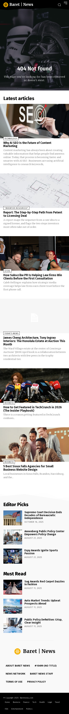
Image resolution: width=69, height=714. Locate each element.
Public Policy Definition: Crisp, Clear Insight (43, 621)
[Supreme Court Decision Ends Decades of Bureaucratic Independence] (12, 517)
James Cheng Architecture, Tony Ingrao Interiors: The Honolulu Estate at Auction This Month (34, 341)
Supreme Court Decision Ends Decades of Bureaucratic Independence (43, 515)
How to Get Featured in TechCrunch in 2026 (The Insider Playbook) (32, 408)
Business (9, 403)
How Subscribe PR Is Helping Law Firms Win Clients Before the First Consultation (32, 276)
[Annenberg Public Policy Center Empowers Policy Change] (12, 537)
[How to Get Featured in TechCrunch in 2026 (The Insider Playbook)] (34, 385)
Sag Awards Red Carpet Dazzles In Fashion (44, 583)
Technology (11, 138)
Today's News (11, 333)
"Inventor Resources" (16, 208)
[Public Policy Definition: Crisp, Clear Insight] (12, 625)
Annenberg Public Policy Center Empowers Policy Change (44, 533)
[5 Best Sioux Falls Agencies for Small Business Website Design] (34, 444)
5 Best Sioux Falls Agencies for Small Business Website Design (28, 467)
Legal (7, 271)
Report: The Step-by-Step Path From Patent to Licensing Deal (32, 214)
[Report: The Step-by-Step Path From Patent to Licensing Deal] (34, 190)
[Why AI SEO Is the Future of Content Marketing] (34, 121)
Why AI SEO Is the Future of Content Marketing (27, 144)
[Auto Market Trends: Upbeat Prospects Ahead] (12, 606)
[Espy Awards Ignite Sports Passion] (12, 556)
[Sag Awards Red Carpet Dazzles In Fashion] (12, 587)
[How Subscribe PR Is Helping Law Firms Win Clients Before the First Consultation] (34, 253)
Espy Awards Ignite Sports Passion (41, 552)
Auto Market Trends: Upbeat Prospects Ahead (42, 602)
